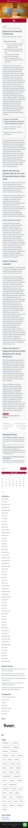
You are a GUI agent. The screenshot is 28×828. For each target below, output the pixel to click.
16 (23, 481)
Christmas (14, 751)
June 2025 (4, 518)
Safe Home (5, 413)
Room (4, 793)
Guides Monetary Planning (13, 54)
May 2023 (4, 577)
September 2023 (6, 566)
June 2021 (4, 619)
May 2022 (4, 605)
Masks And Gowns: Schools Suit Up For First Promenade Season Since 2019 (13, 51)
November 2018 (6, 661)
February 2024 (5, 552)
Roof (20, 789)
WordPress (13, 825)
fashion (17, 759)
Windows (19, 805)
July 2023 (4, 572)
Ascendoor (17, 824)
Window (12, 805)
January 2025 (5, 530)
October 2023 (5, 563)
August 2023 (5, 569)
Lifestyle (4, 702)
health (11, 768)
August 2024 (5, 535)
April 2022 (4, 608)
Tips (4, 801)
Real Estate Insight (6, 708)
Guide (4, 768)
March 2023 (5, 583)
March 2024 (5, 549)
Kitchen (12, 780)
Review (14, 789)
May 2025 (4, 521)
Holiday (18, 768)
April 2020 (4, 656)
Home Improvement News (8, 697)
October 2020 (5, 642)
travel (15, 801)
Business (14, 242)
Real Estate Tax (5, 711)
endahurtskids (6, 819)
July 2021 (4, 616)
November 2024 (6, 532)
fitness (12, 764)
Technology (19, 797)
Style (11, 797)
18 (5, 483)
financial (5, 417)
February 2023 (5, 586)
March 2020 (5, 658)
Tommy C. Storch (17, 37)
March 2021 (5, 628)
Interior (5, 780)
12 (9, 481)
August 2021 (5, 614)
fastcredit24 (5, 817)
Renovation (12, 784)
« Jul (3, 492)
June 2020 (4, 650)
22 (20, 483)
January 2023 (5, 588)
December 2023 (6, 558)
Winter (5, 809)
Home (4, 772)
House (11, 772)
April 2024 (4, 546)
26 (9, 486)
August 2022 (5, 600)
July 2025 (4, 516)
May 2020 (4, 653)
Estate (10, 759)
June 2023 (4, 574)
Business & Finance (8, 371)
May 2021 (4, 622)
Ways (21, 801)
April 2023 (4, 580)
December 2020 (6, 636)
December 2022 (6, 591)
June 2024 (4, 541)
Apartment (6, 743)
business (9, 415)
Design (20, 755)
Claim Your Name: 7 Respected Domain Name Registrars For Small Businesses (14, 60)
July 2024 (4, 538)
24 (2, 486)
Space (17, 793)
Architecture (6, 747)
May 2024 (4, 544)
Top (9, 801)
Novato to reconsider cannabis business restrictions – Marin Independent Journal (15, 45)
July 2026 (4, 502)
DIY (4, 759)
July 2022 (4, 602)
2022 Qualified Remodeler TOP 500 (13, 447)
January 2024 (5, 555)
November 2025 (6, 504)
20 (13, 483)
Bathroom (16, 747)
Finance (21, 308)
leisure (20, 780)
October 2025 (5, 507)
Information (17, 776)
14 (16, 481)
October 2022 (5, 594)
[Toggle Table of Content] (22, 41)
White (4, 805)
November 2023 (6, 560)
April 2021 (4, 625)
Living (4, 784)
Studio (4, 797)
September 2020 (6, 644)
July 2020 (4, 647)
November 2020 (6, 639)
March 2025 (5, 527)
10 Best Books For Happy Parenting (13, 437)
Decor (13, 755)
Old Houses (4, 705)
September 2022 (6, 597)
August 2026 (5, 499)
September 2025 (6, 510)
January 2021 (5, 633)
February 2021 (5, 630)
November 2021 (6, 611)
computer (5, 755)
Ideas (17, 772)
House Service (5, 700)
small (10, 793)
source (9, 134)
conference (16, 415)
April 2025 (4, 524)
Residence (6, 789)
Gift (19, 764)
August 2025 (5, 513)
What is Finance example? (11, 56)
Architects (15, 743)
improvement (6, 776)
